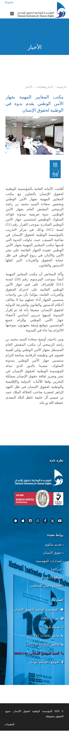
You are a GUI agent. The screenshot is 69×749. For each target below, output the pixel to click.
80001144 (20, 653)
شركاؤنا (56, 569)
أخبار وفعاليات (44, 86)
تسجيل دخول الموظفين (46, 585)
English (9, 2)
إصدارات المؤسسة (49, 561)
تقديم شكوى (53, 544)
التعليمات (9, 724)
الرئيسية (61, 86)
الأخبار (28, 86)
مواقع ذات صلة (51, 577)
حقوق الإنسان (52, 553)
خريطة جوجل (39, 662)
